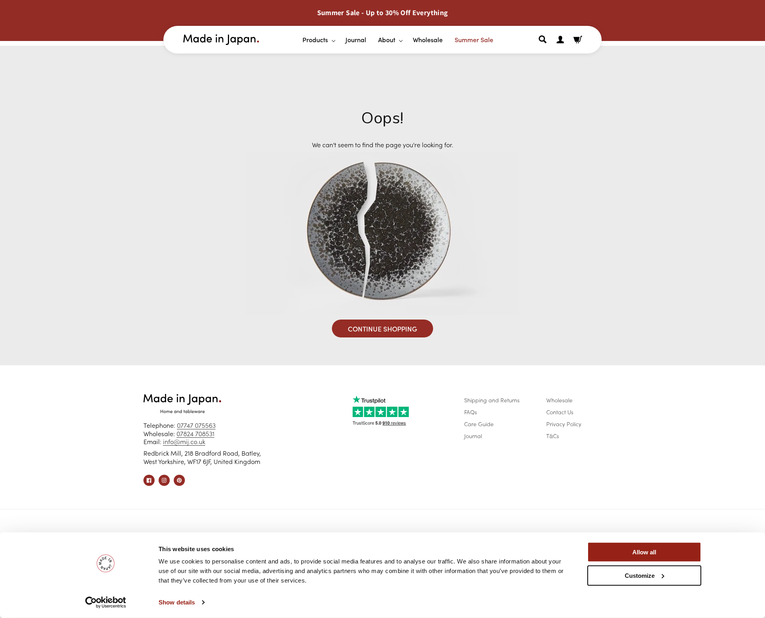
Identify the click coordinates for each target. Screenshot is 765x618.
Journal (473, 436)
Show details (177, 602)
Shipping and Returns (492, 400)
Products (315, 39)
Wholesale (559, 400)
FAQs (470, 412)
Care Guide (479, 424)
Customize (640, 575)
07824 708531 (195, 433)
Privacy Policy (563, 424)
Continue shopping (382, 328)
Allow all (644, 552)
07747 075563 (196, 425)
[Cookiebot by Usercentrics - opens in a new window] (106, 602)
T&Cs (552, 436)
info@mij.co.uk (184, 441)
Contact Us (559, 412)
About (386, 39)
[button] (315, 39)
